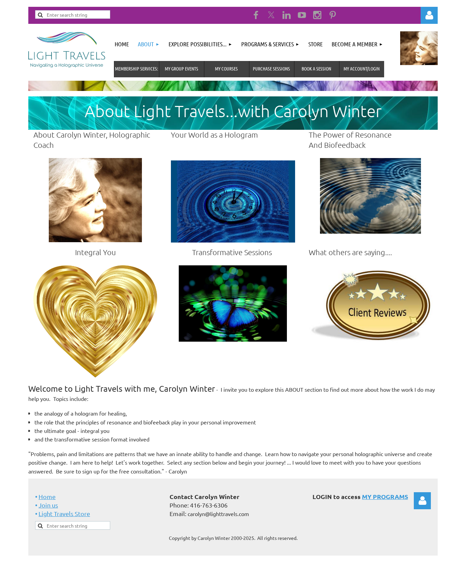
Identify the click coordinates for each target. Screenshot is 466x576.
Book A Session (316, 68)
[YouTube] (302, 15)
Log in (422, 500)
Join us (48, 505)
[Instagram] (317, 15)
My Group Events (181, 68)
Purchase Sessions (271, 68)
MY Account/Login (362, 68)
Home (47, 496)
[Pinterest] (332, 15)
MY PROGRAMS (385, 496)
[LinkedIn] (286, 15)
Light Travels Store (64, 513)
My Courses (226, 68)
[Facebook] (256, 15)
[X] (271, 15)
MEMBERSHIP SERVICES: (136, 68)
